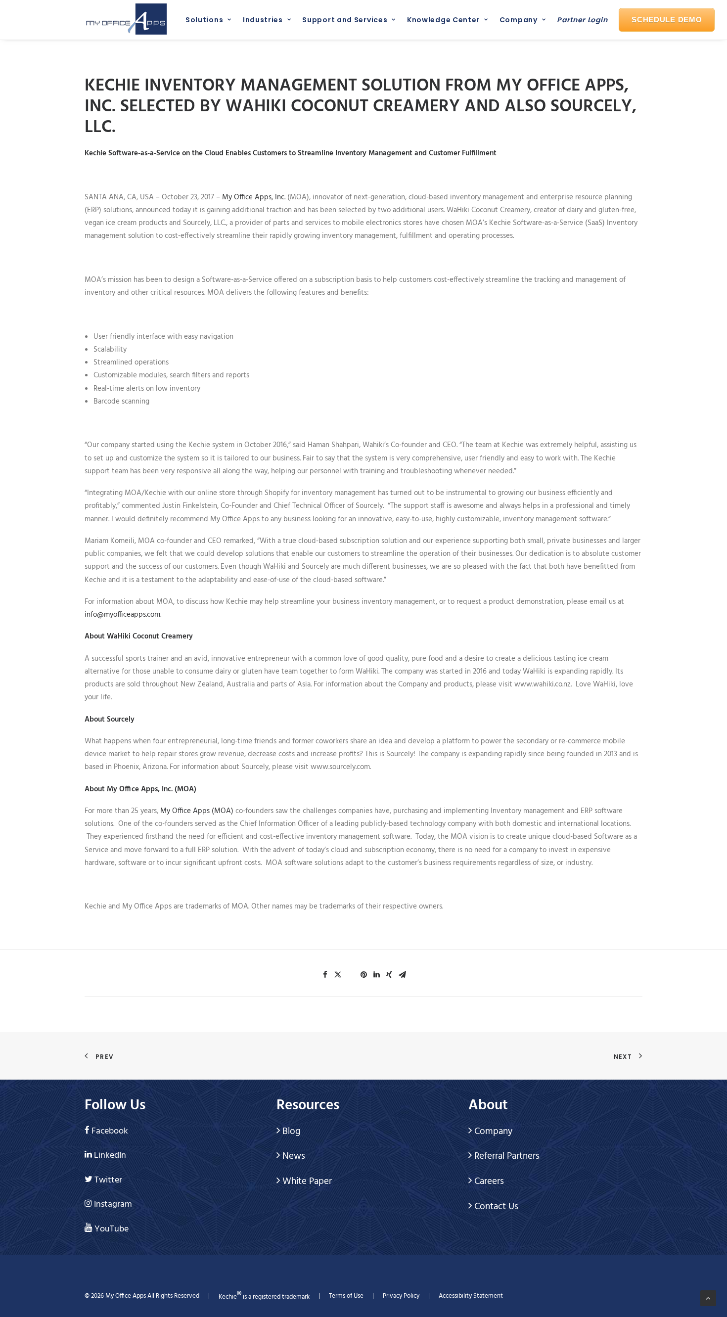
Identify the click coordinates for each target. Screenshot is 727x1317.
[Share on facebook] (325, 975)
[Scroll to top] (708, 1298)
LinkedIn (110, 1155)
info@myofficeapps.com (122, 615)
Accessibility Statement (471, 1296)
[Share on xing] (389, 975)
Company (519, 20)
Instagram (113, 1204)
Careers (488, 1181)
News (292, 1156)
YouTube (111, 1229)
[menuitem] (206, 20)
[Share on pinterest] (363, 975)
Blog (290, 1131)
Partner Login (582, 20)
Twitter (108, 1180)
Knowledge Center (443, 20)
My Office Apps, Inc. (253, 197)
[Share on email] (402, 975)
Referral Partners (506, 1156)
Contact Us (495, 1206)
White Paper (306, 1181)
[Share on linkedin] (376, 975)
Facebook (109, 1131)
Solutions (204, 20)
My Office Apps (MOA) (196, 811)
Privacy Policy (401, 1296)
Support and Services (344, 20)
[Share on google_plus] (351, 972)
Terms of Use (346, 1296)
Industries (263, 20)
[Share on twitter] (338, 975)
